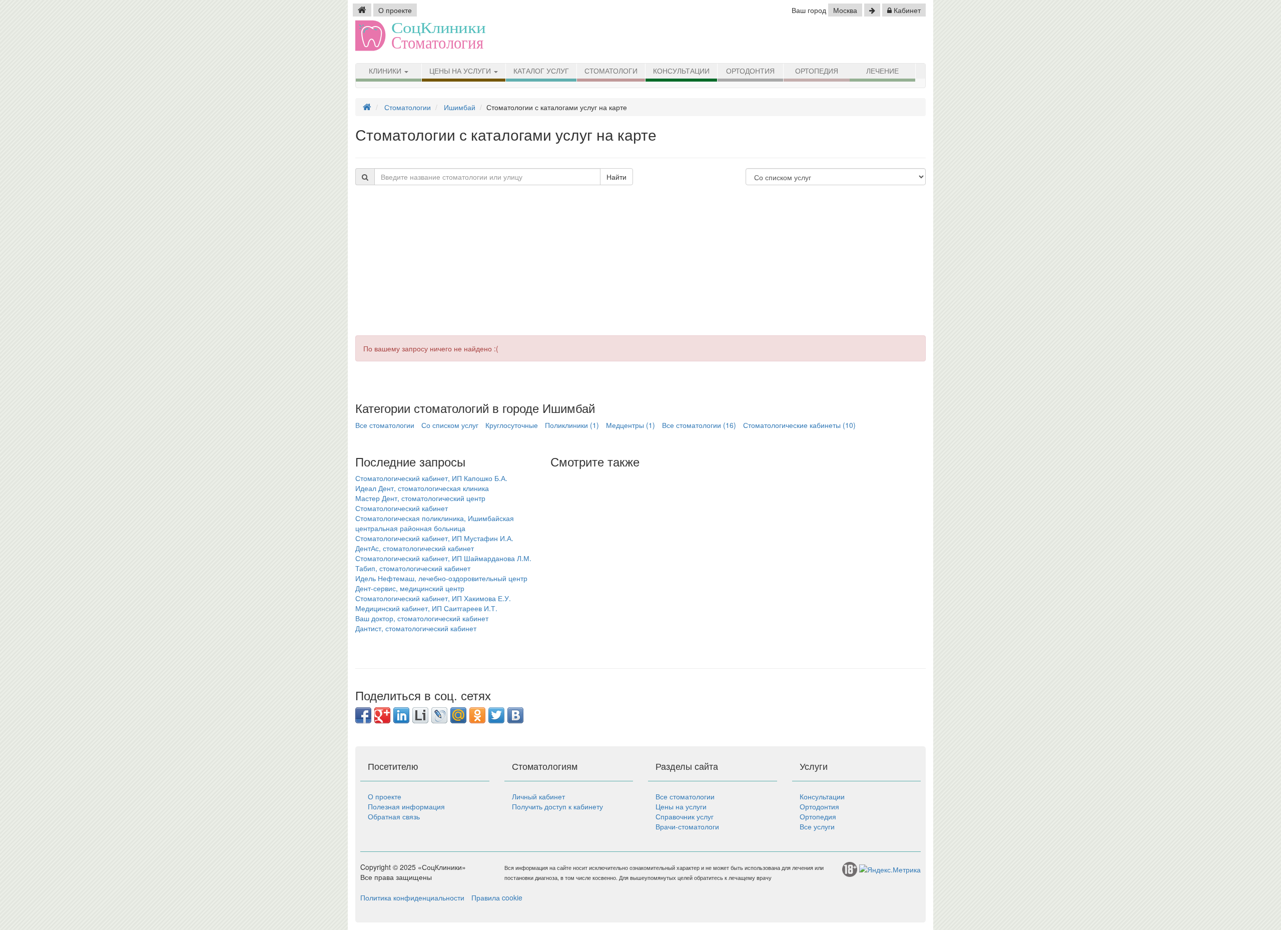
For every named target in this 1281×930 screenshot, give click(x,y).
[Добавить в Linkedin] (401, 715)
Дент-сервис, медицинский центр (409, 588)
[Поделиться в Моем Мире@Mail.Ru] (458, 715)
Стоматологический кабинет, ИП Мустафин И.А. (434, 538)
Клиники (386, 71)
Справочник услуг (685, 816)
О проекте (395, 10)
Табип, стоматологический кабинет (412, 568)
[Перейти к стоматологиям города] (872, 10)
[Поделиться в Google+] (382, 715)
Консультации (681, 71)
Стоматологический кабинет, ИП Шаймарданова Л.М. (443, 558)
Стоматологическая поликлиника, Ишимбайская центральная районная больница (434, 523)
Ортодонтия (750, 71)
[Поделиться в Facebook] (363, 715)
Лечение (882, 71)
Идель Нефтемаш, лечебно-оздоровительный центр (441, 578)
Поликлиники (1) (572, 425)
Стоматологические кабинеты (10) (799, 425)
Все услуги (817, 826)
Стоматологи (610, 71)
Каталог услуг (541, 71)
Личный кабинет (538, 796)
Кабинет (906, 10)
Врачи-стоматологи (687, 826)
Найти (616, 177)
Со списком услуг (449, 425)
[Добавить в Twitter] (496, 715)
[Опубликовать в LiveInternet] (420, 715)
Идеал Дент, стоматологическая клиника (422, 488)
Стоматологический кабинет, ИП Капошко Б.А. (431, 478)
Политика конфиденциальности (412, 897)
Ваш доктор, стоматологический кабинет (421, 618)
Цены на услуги (461, 71)
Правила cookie (496, 897)
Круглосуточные (511, 425)
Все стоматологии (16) (699, 425)
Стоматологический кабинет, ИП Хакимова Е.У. (433, 598)
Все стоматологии (384, 425)
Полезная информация (406, 806)
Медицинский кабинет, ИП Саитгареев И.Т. (426, 608)
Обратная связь (394, 816)
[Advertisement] (640, 265)
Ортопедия (816, 71)
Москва (845, 10)
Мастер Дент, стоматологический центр (420, 498)
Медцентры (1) (630, 425)
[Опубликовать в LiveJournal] (439, 715)
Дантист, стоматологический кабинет (415, 628)
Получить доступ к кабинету (557, 806)
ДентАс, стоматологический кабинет (414, 548)
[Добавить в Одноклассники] (477, 715)
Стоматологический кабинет (401, 508)
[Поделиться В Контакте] (515, 715)
